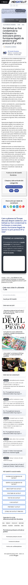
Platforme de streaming (9, 24)
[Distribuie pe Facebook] (4, 207)
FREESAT (8, 523)
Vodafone (16, 525)
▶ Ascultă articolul (20, 10)
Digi (3, 523)
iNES (22, 525)
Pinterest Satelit (14, 507)
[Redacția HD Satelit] (5, 53)
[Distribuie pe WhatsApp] (11, 207)
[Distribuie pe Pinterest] (23, 207)
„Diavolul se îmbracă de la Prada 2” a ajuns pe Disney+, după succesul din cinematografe (13, 312)
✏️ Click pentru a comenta (10, 46)
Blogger (16, 555)
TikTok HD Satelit (14, 498)
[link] (14, 318)
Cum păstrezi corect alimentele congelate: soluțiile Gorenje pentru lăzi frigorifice (13, 333)
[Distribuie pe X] (8, 207)
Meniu (4, 2)
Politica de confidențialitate (14, 546)
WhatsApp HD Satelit (14, 489)
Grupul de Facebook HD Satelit (14, 483)
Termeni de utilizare (14, 541)
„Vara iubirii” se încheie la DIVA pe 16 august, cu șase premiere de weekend (13, 354)
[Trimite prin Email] (14, 210)
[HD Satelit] (19, 2)
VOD (23, 24)
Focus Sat (14, 523)
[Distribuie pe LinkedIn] (17, 207)
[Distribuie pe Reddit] (20, 207)
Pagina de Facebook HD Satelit (14, 477)
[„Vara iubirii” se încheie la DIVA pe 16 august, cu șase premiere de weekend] (14, 364)
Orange (4, 525)
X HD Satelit (14, 502)
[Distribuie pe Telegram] (14, 207)
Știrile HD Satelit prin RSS (14, 511)
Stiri (19, 24)
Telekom (10, 525)
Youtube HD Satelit (14, 493)
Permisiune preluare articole (14, 536)
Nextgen (21, 523)
